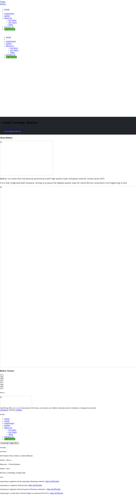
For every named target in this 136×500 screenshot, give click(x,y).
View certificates (52, 481)
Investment (9, 14)
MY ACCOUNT (9, 29)
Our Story (12, 20)
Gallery (7, 16)
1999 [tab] (1, 379)
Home (6, 9)
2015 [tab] (1, 381)
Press (10, 25)
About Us (8, 18)
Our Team (12, 23)
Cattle (6, 421)
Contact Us (9, 27)
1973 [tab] (1, 375)
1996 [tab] (1, 377)
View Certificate (56, 493)
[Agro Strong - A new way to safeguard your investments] (4, 4)
